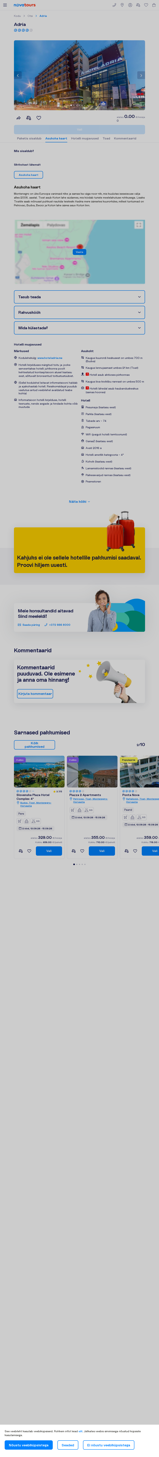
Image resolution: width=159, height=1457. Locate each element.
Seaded (68, 1445)
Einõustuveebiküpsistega (108, 1445)
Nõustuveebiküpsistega (28, 1445)
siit (81, 1431)
